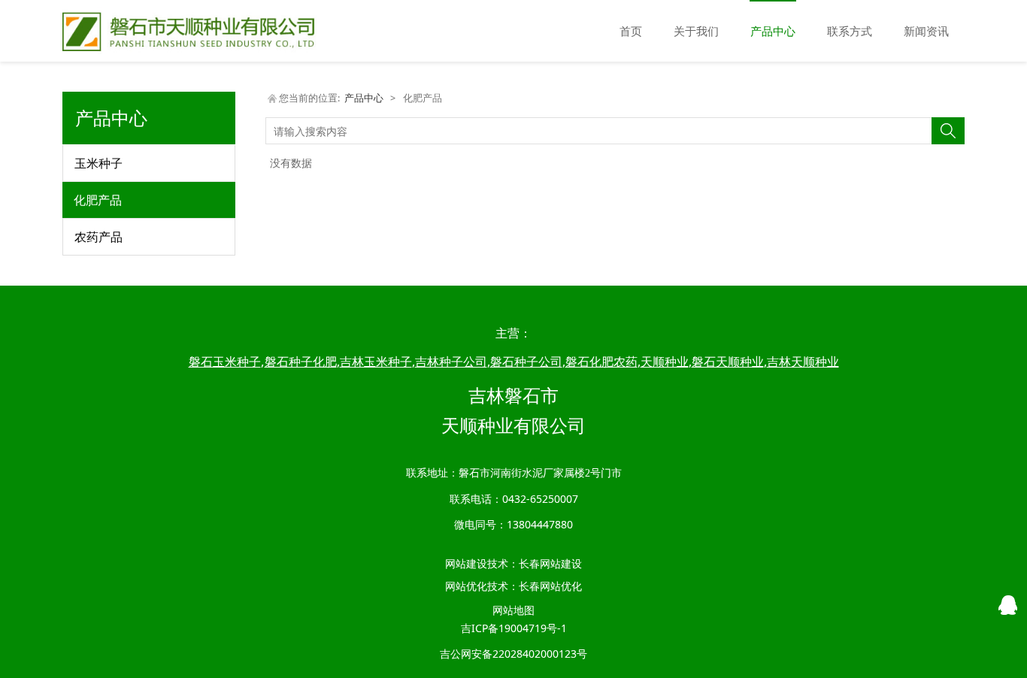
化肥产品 (98, 200)
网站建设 (466, 563)
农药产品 (98, 237)
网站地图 (513, 610)
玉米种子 (98, 163)
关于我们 (696, 30)
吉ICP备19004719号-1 (514, 628)
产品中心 (772, 30)
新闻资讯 (926, 30)
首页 (631, 30)
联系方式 (849, 30)
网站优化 (466, 586)
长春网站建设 (550, 563)
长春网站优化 (550, 586)
